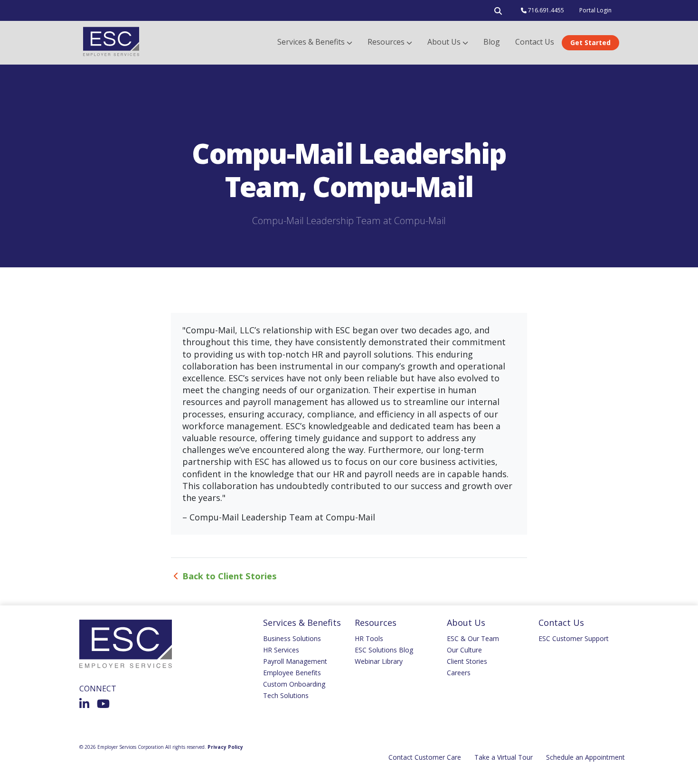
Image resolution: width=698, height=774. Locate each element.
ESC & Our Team (473, 638)
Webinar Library (379, 661)
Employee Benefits (292, 672)
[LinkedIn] (84, 703)
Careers (459, 672)
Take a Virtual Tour (503, 757)
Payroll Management (295, 661)
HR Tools (369, 638)
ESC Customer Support (573, 638)
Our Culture (464, 649)
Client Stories (467, 661)
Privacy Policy (225, 747)
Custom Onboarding (294, 684)
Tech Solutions (286, 695)
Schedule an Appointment (585, 757)
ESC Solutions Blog (384, 649)
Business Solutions (292, 638)
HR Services (281, 649)
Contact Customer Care (424, 757)
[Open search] (498, 12)
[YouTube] (103, 703)
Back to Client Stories (229, 576)
